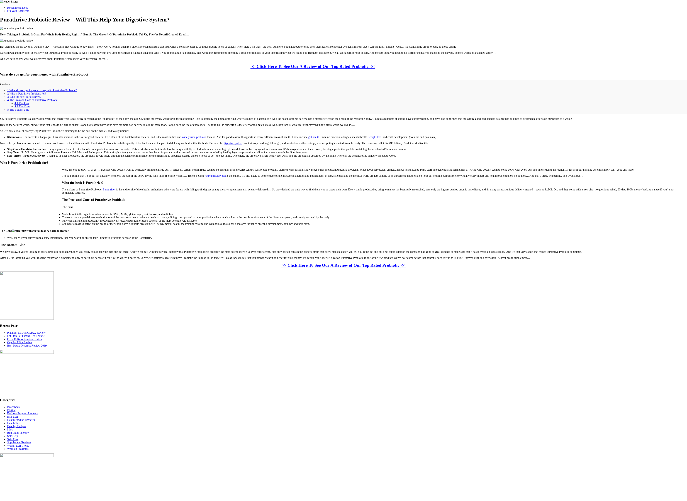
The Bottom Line (18, 109)
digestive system (233, 143)
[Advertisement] (656, 84)
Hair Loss (12, 416)
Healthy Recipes (16, 426)
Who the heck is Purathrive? (24, 96)
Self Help (12, 435)
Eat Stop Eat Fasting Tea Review (26, 335)
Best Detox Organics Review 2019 (27, 345)
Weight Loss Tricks (18, 445)
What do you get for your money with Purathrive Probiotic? (42, 90)
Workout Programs (17, 448)
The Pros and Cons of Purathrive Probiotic (32, 99)
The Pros (21, 103)
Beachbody (13, 406)
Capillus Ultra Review (19, 342)
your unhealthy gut (215, 175)
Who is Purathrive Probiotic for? (26, 93)
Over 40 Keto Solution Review (24, 339)
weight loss (375, 137)
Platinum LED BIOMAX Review (26, 332)
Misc (10, 429)
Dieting (11, 410)
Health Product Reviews (21, 419)
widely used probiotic (194, 137)
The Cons (22, 106)
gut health (313, 137)
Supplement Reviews (19, 442)
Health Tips (13, 423)
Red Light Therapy (18, 432)
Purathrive (108, 189)
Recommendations (17, 7)
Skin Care (12, 439)
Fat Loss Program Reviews (22, 413)
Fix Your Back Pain (18, 10)
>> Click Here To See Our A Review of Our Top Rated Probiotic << (312, 66)
